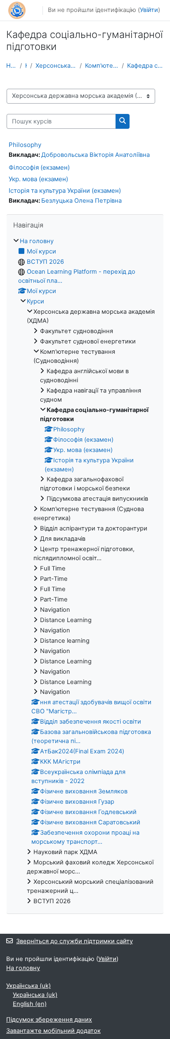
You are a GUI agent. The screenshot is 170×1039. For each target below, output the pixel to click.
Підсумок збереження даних (49, 1019)
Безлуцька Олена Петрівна (81, 200)
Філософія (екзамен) (39, 167)
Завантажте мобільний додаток (53, 1030)
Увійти (149, 10)
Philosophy (25, 145)
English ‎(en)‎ (30, 1004)
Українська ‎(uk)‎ (28, 985)
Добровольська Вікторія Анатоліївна (95, 155)
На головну (11, 65)
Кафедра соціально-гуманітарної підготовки (145, 65)
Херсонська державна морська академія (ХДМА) (55, 65)
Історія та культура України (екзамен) (65, 190)
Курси (26, 65)
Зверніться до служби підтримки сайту (74, 941)
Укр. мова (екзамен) (38, 179)
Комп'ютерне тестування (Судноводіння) (102, 65)
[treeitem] (85, 571)
